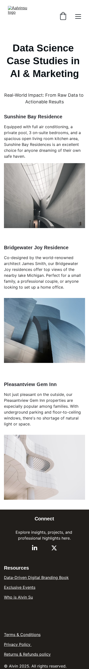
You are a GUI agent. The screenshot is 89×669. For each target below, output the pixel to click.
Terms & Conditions (22, 634)
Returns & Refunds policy (27, 654)
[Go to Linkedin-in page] (35, 548)
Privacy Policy (18, 644)
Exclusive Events (19, 587)
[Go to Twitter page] (54, 548)
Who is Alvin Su (18, 597)
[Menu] (78, 16)
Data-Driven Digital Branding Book (36, 577)
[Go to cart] (63, 16)
